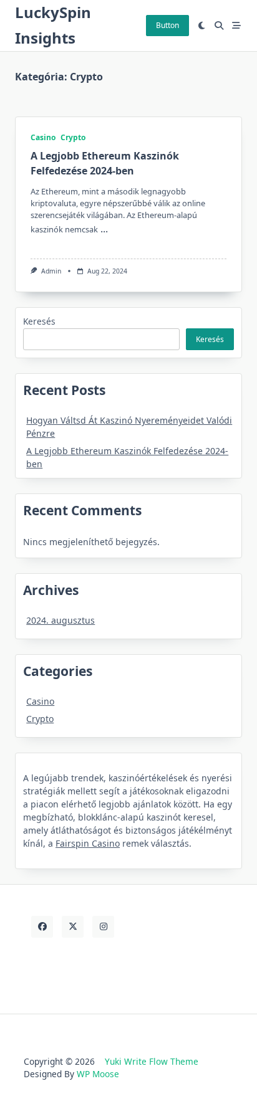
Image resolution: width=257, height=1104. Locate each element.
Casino (43, 137)
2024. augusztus (60, 620)
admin (51, 271)
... (104, 229)
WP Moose (98, 1074)
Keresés (39, 321)
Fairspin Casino (88, 843)
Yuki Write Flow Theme (151, 1061)
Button (167, 25)
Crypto (73, 137)
